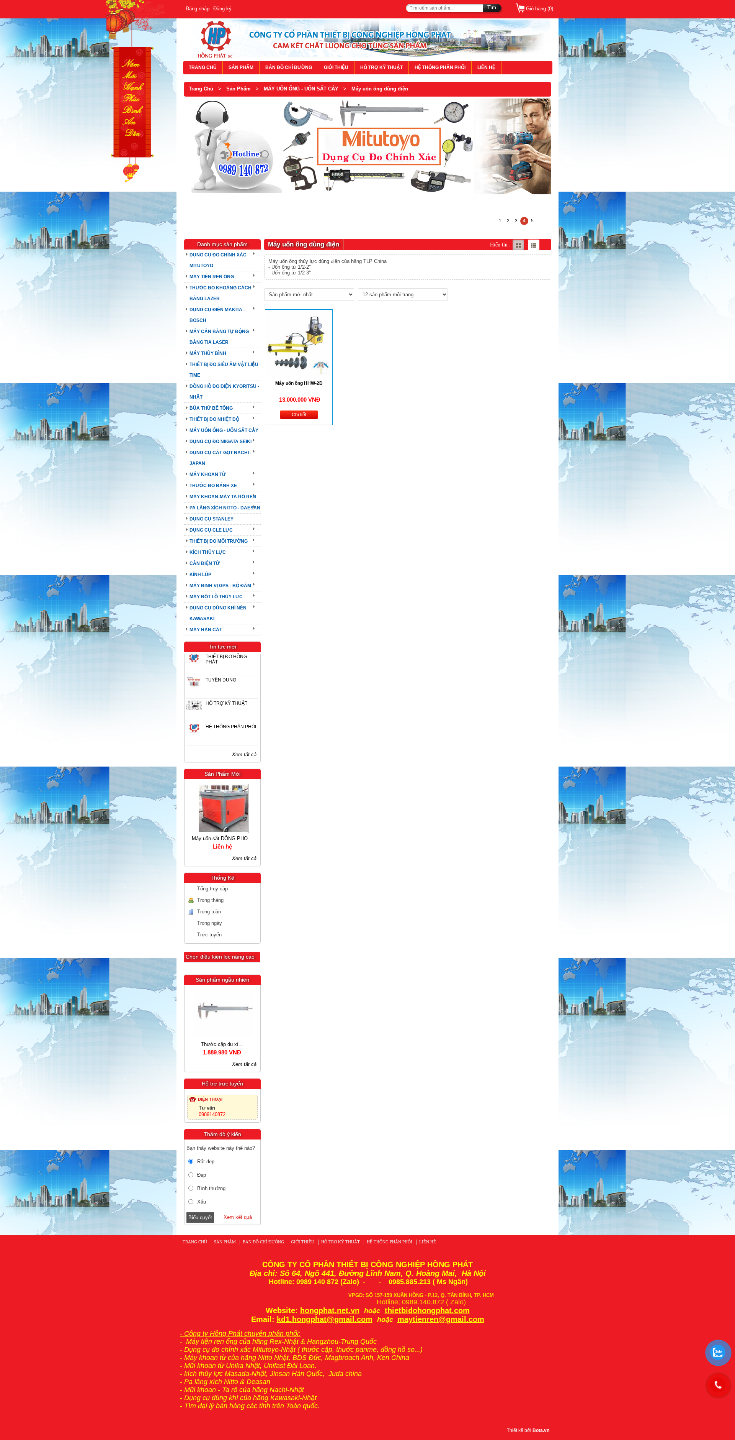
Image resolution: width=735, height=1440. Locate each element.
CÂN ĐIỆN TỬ (204, 563)
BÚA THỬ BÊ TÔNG (211, 408)
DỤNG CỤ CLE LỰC (211, 530)
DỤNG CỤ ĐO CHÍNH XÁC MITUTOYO (218, 260)
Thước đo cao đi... (196, 1044)
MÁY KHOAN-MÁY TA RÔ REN (222, 496)
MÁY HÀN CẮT (205, 629)
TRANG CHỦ (203, 67)
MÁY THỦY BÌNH (207, 353)
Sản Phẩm (238, 89)
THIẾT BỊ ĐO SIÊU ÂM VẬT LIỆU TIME (223, 370)
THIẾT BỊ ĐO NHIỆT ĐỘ (214, 419)
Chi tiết (299, 414)
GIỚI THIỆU (336, 67)
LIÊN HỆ (486, 67)
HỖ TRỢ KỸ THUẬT (381, 67)
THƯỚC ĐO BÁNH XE (213, 485)
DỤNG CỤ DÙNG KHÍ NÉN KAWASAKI (218, 613)
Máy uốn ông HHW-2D (299, 383)
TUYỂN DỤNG (221, 680)
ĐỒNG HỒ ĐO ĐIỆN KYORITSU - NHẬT (224, 392)
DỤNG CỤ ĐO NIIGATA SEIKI (220, 441)
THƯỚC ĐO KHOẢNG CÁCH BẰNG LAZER (220, 293)
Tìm (491, 7)
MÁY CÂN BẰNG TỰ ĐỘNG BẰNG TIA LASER (219, 337)
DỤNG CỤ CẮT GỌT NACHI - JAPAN (220, 458)
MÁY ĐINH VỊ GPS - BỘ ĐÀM (220, 585)
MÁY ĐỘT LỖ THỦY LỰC (216, 596)
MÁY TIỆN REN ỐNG (211, 276)
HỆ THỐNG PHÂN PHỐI (440, 67)
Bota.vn (540, 1430)
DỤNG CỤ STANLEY (211, 519)
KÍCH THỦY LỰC (207, 552)
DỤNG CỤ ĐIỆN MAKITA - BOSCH (217, 315)
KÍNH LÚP (200, 574)
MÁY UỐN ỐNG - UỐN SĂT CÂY (301, 89)
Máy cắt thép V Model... (196, 838)
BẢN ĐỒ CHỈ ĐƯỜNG (288, 67)
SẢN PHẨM (241, 67)
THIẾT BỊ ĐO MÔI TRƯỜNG (218, 541)
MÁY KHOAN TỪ (207, 474)
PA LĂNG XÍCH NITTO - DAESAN (224, 508)
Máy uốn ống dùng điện (379, 89)
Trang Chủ (201, 89)
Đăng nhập (197, 8)
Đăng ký (222, 8)
